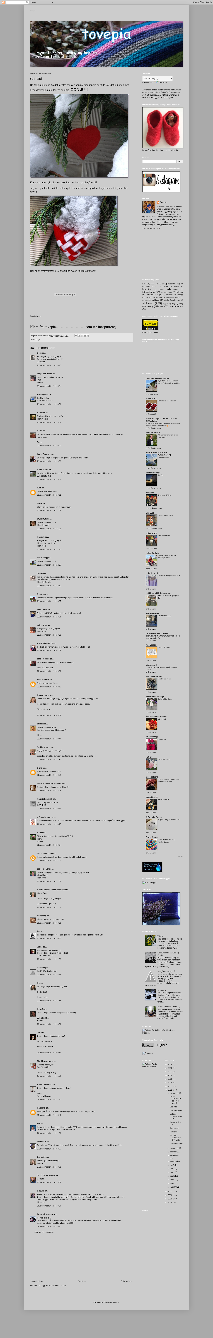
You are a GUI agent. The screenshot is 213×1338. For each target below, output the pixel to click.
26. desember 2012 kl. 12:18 (49, 1133)
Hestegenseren (164, 535)
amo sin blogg (43, 659)
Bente (39, 431)
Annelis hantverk (44, 799)
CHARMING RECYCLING (157, 633)
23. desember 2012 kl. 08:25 (49, 923)
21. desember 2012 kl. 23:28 (49, 617)
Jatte (39, 1032)
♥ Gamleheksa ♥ (44, 817)
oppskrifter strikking (150, 300)
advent (165, 286)
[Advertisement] (81, 1256)
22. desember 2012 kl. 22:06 (49, 881)
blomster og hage (153, 289)
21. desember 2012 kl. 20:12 (49, 495)
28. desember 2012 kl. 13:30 (49, 1206)
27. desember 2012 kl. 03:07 (49, 1149)
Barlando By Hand (154, 676)
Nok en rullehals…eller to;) (168, 1007)
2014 (170, 1083)
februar (173, 1183)
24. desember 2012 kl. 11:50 (49, 1100)
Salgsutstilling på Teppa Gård (169, 820)
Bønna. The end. (164, 647)
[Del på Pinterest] (87, 335)
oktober (173, 1152)
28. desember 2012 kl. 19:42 (49, 1227)
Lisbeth (40, 724)
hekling (179, 292)
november (174, 1148)
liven (39, 488)
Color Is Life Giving (165, 699)
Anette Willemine (44, 1085)
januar (173, 1187)
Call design (42, 968)
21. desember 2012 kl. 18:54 (49, 386)
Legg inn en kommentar (44, 1232)
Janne (40, 947)
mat (147, 297)
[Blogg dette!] (78, 335)
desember (174, 1093)
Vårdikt (160, 936)
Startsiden (82, 1281)
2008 (170, 1202)
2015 (170, 1079)
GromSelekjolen (164, 759)
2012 (170, 1090)
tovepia (33, 11)
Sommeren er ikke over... (167, 401)
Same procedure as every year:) (175, 1099)
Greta (39, 503)
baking (176, 286)
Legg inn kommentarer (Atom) (53, 1286)
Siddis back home (45, 853)
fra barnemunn (166, 292)
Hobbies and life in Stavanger (159, 593)
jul (39, 340)
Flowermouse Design (155, 697)
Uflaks (153, 286)
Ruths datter (42, 470)
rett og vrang (151, 398)
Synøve (40, 594)
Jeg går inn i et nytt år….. (167, 971)
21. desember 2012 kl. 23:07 (49, 601)
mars (172, 1180)
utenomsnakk (176, 306)
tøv (161, 306)
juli (171, 1165)
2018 (170, 1068)
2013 (170, 1086)
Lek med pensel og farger (151, 284)
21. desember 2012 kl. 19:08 (49, 422)
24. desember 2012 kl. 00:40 (49, 1053)
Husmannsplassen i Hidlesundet (51, 890)
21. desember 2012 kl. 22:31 (49, 549)
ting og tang (177, 304)
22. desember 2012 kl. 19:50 (49, 809)
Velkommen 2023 (164, 616)
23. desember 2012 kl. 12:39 (49, 959)
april (172, 1176)
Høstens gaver (176, 1110)
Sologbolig (41, 916)
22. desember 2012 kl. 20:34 (49, 845)
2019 (170, 1064)
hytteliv (150, 294)
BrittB (39, 768)
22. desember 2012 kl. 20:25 (49, 824)
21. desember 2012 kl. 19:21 (49, 446)
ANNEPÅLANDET (45, 643)
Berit (39, 353)
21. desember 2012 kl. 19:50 (49, 479)
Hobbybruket (43, 695)
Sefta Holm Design (154, 817)
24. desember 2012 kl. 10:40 (49, 1076)
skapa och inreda (44, 374)
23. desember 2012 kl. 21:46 (49, 1001)
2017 (170, 1072)
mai (172, 1172)
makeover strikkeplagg (174, 295)
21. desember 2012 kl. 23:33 (49, 635)
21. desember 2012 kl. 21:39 (49, 529)
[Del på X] (81, 335)
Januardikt (161, 990)
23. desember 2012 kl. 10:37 (49, 938)
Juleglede (150, 493)
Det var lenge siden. (165, 515)
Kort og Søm (42, 394)
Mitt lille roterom (44, 1061)
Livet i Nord (42, 610)
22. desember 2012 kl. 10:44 (49, 739)
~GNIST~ (149, 757)
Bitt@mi (40, 1191)
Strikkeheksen (43, 747)
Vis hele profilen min (151, 228)
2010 (170, 1195)
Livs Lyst (150, 513)
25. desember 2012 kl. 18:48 (49, 1115)
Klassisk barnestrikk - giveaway (176, 1137)
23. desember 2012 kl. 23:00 (49, 1024)
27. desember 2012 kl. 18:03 (49, 1167)
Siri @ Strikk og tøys (46, 1175)
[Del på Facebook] (84, 335)
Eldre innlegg (126, 1281)
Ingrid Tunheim (43, 454)
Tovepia (163, 202)
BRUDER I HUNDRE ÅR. (156, 453)
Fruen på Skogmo (45, 1214)
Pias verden (151, 645)
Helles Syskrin (152, 553)
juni (172, 1169)
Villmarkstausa (152, 613)
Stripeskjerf (174, 1128)
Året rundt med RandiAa (156, 717)
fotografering (148, 292)
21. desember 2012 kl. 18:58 (49, 404)
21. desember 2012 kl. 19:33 (49, 461)
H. (38, 983)
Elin (38, 1123)
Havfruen (41, 413)
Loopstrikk (162, 739)
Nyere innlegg (37, 1281)
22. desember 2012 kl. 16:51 (49, 775)
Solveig (40, 573)
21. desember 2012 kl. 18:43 (49, 365)
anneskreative (43, 869)
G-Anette (41, 1157)
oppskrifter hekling (173, 297)
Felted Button (151, 837)
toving (150, 306)
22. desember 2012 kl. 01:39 (49, 650)
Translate (163, 82)
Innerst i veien (152, 797)
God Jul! (173, 1107)
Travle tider (174, 1132)
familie (175, 289)
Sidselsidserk (43, 680)
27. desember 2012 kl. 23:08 (49, 1182)
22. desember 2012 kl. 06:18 (49, 671)
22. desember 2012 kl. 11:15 (49, 760)
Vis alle (180, 856)
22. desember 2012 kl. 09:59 (49, 715)
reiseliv (166, 300)
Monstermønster (153, 432)
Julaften (161, 475)
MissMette (41, 1142)
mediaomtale (157, 297)
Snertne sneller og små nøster (50, 783)
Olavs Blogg (42, 558)
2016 (170, 1075)
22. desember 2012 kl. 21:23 (49, 861)
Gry (38, 931)
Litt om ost (162, 719)
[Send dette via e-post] (75, 335)
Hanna (40, 833)
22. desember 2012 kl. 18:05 (49, 791)
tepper (165, 304)
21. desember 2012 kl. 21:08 (49, 510)
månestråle (42, 625)
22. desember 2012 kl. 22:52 (49, 907)
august (173, 1161)
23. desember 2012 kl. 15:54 (49, 975)
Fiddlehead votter (164, 679)
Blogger (116, 1302)
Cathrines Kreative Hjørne (157, 378)
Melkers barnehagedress (176, 1116)
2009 (170, 1199)
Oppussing (170, 283)
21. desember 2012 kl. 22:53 (49, 586)
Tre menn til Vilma (164, 495)
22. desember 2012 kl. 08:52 (49, 687)
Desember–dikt (176, 1143)
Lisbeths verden (153, 573)
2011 (170, 1191)
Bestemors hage (153, 473)
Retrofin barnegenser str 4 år (169, 576)
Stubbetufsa (42, 519)
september (174, 1155)
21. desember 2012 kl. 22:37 (49, 565)
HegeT (40, 1009)
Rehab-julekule (163, 799)
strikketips (176, 300)
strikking (147, 303)
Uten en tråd (151, 665)
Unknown (41, 1108)
